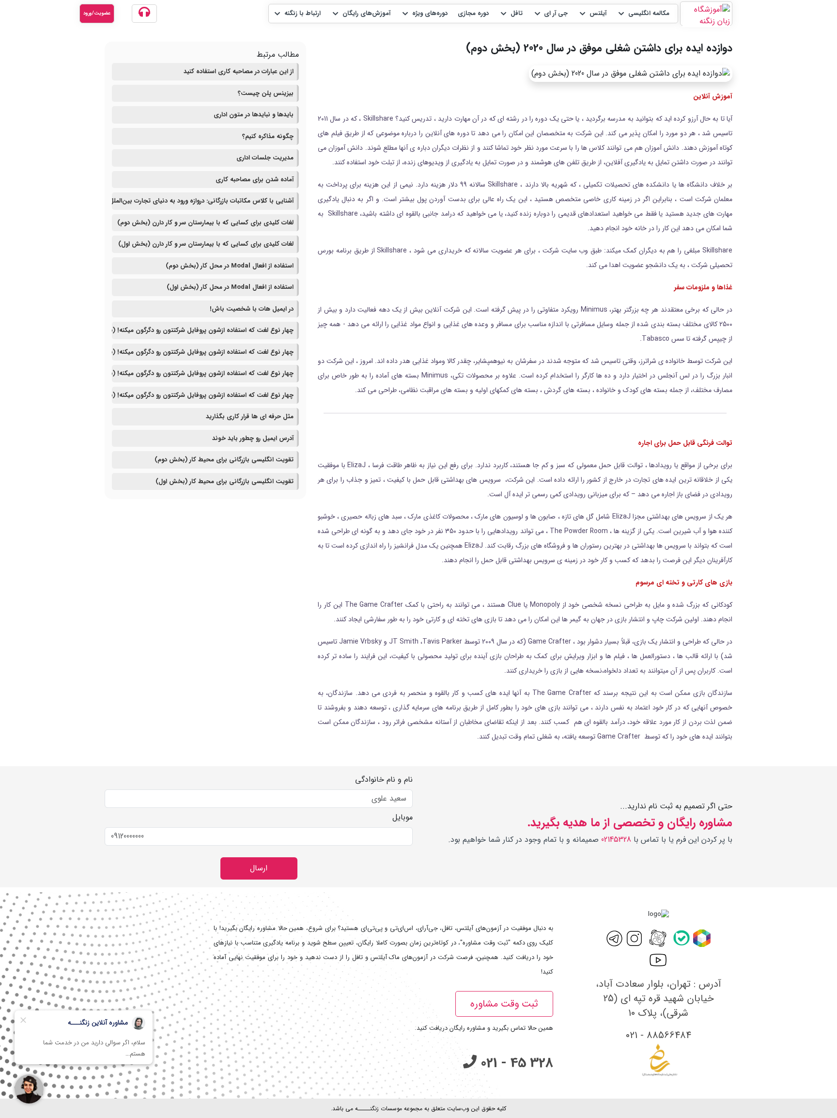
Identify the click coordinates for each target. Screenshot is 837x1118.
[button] (643, 13)
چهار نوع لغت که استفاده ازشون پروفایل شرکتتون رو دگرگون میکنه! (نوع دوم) (203, 373)
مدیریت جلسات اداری (265, 158)
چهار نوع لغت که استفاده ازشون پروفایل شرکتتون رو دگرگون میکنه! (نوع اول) (203, 395)
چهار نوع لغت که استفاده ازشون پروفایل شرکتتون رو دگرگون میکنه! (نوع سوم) (203, 352)
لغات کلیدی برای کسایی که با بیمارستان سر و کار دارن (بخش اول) (206, 244)
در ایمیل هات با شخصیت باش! (252, 309)
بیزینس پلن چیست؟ (266, 93)
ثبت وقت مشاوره (504, 1003)
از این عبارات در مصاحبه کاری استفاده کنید (239, 71)
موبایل (402, 817)
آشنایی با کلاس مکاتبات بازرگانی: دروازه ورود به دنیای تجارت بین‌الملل (203, 201)
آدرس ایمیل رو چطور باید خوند (253, 438)
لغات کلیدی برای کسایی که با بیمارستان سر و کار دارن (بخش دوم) (205, 223)
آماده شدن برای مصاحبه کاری (255, 179)
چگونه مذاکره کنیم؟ (268, 136)
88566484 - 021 (658, 1035)
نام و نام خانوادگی (384, 780)
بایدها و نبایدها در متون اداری (254, 115)
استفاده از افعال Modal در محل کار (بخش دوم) (230, 266)
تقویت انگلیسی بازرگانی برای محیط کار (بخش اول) (224, 481)
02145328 (616, 840)
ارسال (258, 868)
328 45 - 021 (515, 1063)
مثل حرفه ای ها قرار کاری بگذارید (250, 416)
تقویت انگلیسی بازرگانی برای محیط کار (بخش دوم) (224, 460)
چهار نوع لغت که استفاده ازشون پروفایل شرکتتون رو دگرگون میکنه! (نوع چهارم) (203, 330)
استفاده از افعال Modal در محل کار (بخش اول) (230, 287)
